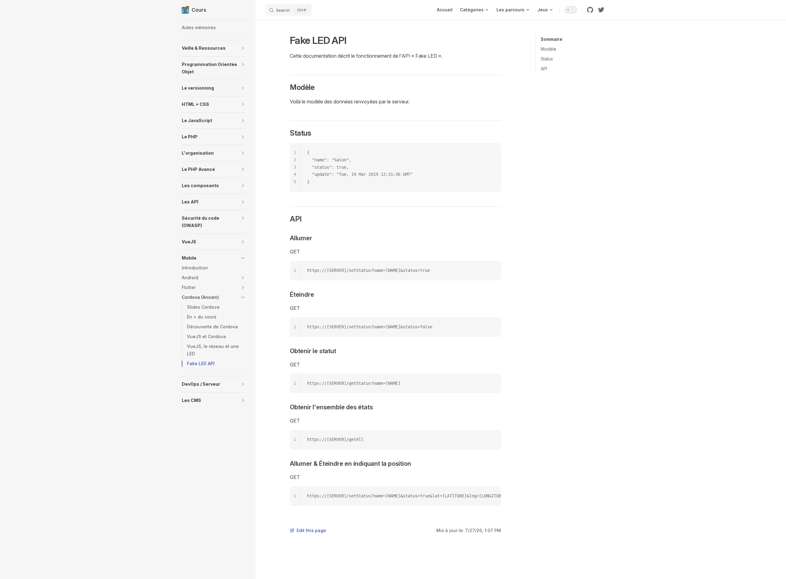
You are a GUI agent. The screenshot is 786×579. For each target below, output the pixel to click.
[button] (214, 48)
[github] (590, 9)
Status (547, 58)
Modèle (548, 49)
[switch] (571, 9)
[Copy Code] (491, 153)
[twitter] (601, 9)
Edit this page (311, 530)
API (544, 68)
